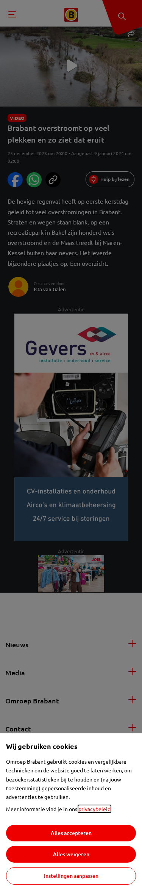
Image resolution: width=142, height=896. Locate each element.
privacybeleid (94, 808)
